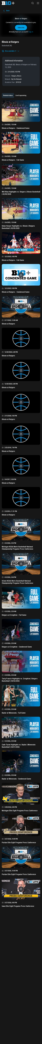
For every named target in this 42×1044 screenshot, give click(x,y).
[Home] (8, 3)
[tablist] (15, 95)
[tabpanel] (21, 504)
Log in (31, 32)
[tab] (8, 95)
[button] (32, 3)
